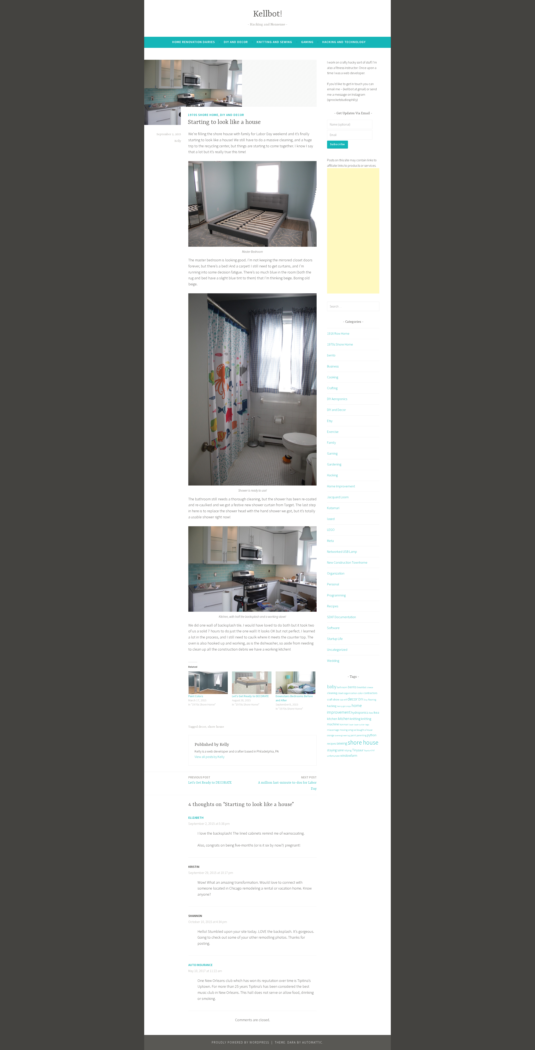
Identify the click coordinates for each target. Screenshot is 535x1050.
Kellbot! (267, 14)
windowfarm (348, 755)
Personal (333, 584)
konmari (344, 724)
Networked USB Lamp (342, 551)
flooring (372, 699)
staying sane (335, 750)
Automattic (312, 1042)
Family (331, 442)
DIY (360, 699)
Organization (335, 573)
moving (344, 729)
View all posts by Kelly (209, 757)
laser (351, 724)
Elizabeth (196, 818)
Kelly (178, 141)
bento (331, 355)
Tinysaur (357, 750)
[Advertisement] (353, 231)
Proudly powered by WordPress (240, 1042)
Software (333, 628)
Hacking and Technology (344, 42)
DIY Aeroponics (337, 399)
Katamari (333, 508)
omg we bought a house (360, 729)
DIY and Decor (236, 42)
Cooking (332, 377)
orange (330, 735)
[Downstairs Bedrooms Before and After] (295, 682)
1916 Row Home (338, 333)
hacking (331, 706)
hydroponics (359, 712)
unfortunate (333, 755)
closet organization (347, 693)
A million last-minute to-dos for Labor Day (287, 783)
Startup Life (335, 639)
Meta (330, 541)
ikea (371, 712)
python (371, 735)
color (360, 693)
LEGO (331, 530)
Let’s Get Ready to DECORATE (250, 696)
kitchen (343, 718)
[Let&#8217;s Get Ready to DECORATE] (251, 682)
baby (331, 686)
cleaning (332, 693)
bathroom (342, 687)
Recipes (332, 606)
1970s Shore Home (203, 115)
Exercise (333, 432)
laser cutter (359, 724)
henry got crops (344, 706)
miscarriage (333, 729)
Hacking (332, 475)
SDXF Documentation (341, 617)
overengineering (342, 735)
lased (331, 519)
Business (333, 366)
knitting (355, 718)
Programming (336, 595)
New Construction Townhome (347, 562)
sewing (341, 743)
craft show (333, 699)
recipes (331, 743)
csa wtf (343, 699)
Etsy (329, 421)
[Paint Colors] (208, 682)
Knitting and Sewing (274, 42)
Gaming (307, 42)
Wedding (333, 660)
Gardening (334, 464)
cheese (370, 687)
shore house (216, 726)
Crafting (332, 388)
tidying (348, 750)
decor (202, 726)
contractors (370, 693)
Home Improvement (341, 486)
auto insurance (200, 965)
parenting (362, 735)
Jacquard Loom (338, 497)
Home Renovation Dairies (193, 42)
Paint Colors (195, 696)
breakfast (361, 687)
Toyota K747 (369, 750)
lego (367, 724)
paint (353, 735)
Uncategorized (337, 649)
